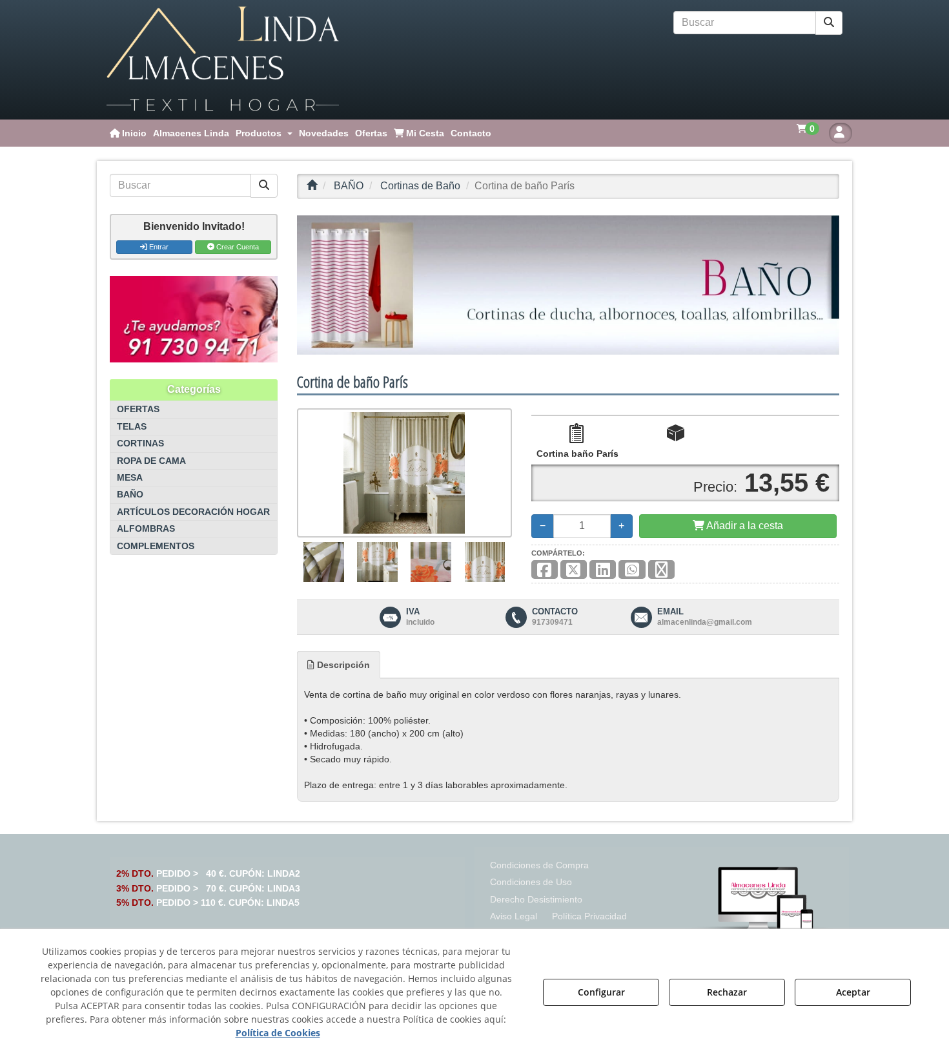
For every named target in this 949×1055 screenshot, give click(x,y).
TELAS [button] (132, 427)
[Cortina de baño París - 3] (431, 562)
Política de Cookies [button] (278, 1033)
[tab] (338, 664)
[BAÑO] (568, 285)
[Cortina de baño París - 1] (324, 562)
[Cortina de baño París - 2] (377, 562)
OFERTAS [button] (138, 409)
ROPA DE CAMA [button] (151, 461)
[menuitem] (128, 133)
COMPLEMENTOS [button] (155, 546)
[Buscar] (828, 23)
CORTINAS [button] (140, 443)
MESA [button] (130, 478)
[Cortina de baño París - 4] (485, 562)
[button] (223, 59)
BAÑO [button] (130, 494)
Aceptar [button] (853, 992)
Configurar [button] (601, 992)
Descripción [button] (342, 665)
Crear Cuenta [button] (236, 247)
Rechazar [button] (727, 992)
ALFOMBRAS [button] (146, 529)
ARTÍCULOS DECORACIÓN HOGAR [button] (193, 512)
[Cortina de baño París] (404, 473)
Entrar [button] (157, 247)
